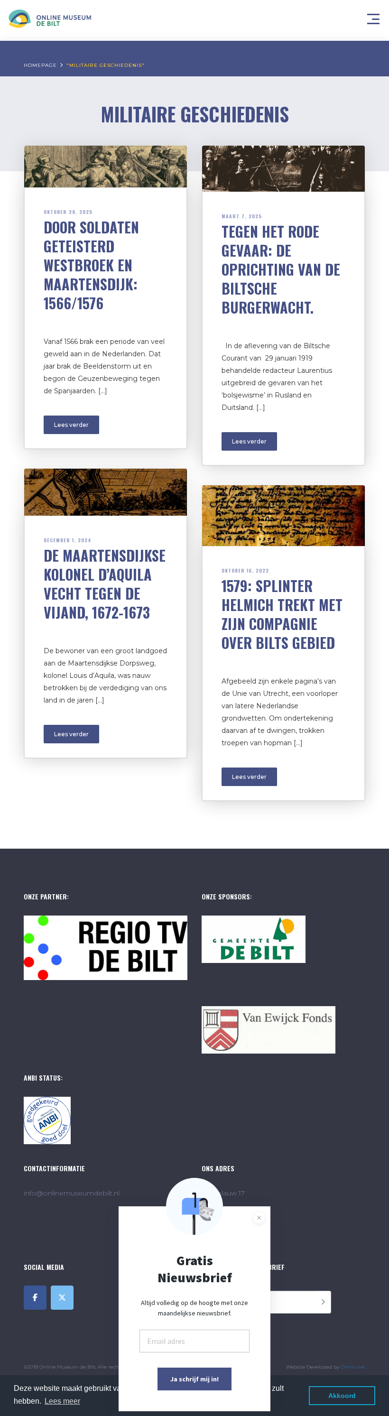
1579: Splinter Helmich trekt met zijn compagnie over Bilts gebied (282, 614)
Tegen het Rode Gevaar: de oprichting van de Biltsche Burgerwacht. (281, 269)
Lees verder (71, 424)
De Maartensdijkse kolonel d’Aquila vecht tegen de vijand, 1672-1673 (105, 584)
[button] (374, 16)
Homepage (40, 65)
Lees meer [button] (62, 1401)
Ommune (352, 1367)
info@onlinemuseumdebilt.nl (72, 1193)
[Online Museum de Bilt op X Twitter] (62, 1298)
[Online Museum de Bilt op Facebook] (35, 1298)
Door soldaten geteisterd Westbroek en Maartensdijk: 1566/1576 (91, 265)
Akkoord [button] (342, 1395)
